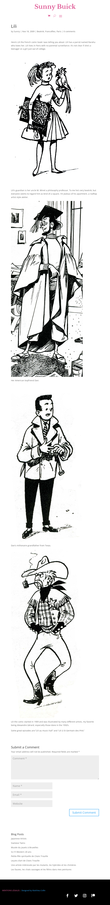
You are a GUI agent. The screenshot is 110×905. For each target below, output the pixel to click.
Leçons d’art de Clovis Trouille (25, 860)
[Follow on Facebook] (67, 895)
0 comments (69, 31)
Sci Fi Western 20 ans (21, 852)
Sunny (17, 31)
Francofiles (50, 31)
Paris (59, 31)
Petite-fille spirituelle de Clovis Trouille (29, 856)
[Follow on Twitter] (76, 895)
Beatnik (40, 31)
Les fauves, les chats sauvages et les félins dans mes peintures (41, 869)
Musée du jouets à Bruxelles (24, 847)
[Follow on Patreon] (93, 895)
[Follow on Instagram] (84, 895)
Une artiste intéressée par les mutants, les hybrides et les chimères (43, 865)
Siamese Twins (18, 843)
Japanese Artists (18, 838)
